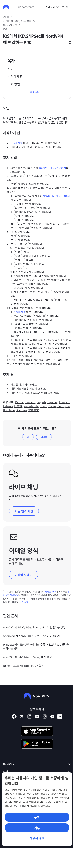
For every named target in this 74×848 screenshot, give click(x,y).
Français (64, 402)
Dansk (19, 402)
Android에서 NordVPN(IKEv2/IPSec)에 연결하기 (31, 636)
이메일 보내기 (23, 574)
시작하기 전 (15, 76)
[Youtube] (37, 716)
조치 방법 (14, 84)
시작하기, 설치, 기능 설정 (17, 21)
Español (52, 402)
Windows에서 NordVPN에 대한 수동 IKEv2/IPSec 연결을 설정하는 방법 (36, 646)
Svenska (21, 410)
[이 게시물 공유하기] (69, 42)
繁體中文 (33, 410)
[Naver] (59, 716)
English (41, 402)
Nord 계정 (16, 143)
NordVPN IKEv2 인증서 (52, 168)
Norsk (43, 406)
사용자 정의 (37, 838)
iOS (5, 29)
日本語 (18, 406)
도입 (10, 69)
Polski (52, 406)
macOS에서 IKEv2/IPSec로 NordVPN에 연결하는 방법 (34, 627)
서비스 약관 (50, 591)
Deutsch (30, 402)
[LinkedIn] (29, 716)
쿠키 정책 (18, 806)
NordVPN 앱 (10, 25)
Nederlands (31, 406)
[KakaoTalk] (52, 716)
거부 (37, 828)
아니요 (44, 436)
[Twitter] (22, 716)
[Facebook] (14, 716)
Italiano (8, 406)
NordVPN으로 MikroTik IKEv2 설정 (23, 665)
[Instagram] (44, 716)
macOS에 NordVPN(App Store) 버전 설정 (27, 657)
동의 (37, 817)
